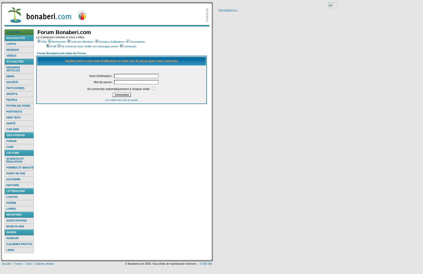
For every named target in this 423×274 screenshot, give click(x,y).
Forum (11, 141)
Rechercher (59, 41)
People (11, 99)
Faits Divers (15, 88)
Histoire (12, 185)
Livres (11, 208)
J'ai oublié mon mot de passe (121, 100)
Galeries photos (19, 244)
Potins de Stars (18, 105)
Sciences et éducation (15, 160)
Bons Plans (15, 226)
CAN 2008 (12, 129)
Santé (10, 123)
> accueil (13, 32)
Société (12, 82)
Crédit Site (206, 263)
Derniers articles (13, 69)
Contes (12, 197)
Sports (11, 93)
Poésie (11, 202)
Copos (11, 43)
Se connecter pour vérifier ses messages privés (89, 46)
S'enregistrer (137, 41)
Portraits (14, 111)
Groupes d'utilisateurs (112, 41)
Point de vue (15, 173)
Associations (16, 220)
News (10, 76)
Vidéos (11, 55)
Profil (53, 46)
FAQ (44, 41)
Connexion (130, 46)
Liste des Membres (82, 41)
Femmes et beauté (20, 167)
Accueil (6, 263)
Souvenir (13, 179)
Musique (12, 49)
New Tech (13, 117)
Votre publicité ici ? (228, 10)
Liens (10, 249)
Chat (10, 146)
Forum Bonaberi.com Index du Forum (61, 53)
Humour (12, 238)
